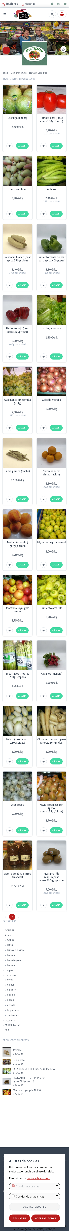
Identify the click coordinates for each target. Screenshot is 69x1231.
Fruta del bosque (16, 950)
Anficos (51, 189)
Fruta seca (12, 955)
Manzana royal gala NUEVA (27, 1090)
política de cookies (38, 1178)
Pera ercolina (18, 189)
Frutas (8, 935)
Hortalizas (10, 975)
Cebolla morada (51, 399)
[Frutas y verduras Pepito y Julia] (34, 53)
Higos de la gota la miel (51, 542)
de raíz (10, 999)
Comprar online (19, 73)
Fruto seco (12, 965)
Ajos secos (17, 804)
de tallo (11, 1005)
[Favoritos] (9, 146)
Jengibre (17, 1050)
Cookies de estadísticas (30, 1196)
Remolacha (19, 1060)
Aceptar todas (45, 1218)
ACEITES (9, 930)
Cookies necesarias (27, 1186)
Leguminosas (13, 1010)
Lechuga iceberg (17, 117)
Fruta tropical (14, 960)
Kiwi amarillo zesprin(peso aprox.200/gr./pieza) (51, 877)
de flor (10, 984)
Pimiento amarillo (51, 608)
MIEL (7, 1030)
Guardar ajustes (34, 1206)
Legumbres (10, 1020)
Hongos (9, 970)
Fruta (10, 944)
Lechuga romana (51, 328)
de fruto (11, 989)
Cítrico (10, 939)
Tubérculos (13, 1015)
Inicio (5, 73)
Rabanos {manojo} (51, 673)
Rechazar (19, 1218)
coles (10, 979)
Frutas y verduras (38, 73)
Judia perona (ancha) (17, 471)
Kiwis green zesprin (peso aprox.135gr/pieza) (51, 808)
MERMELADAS (12, 1025)
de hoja (11, 994)
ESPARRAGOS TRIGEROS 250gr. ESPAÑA (34, 1069)
